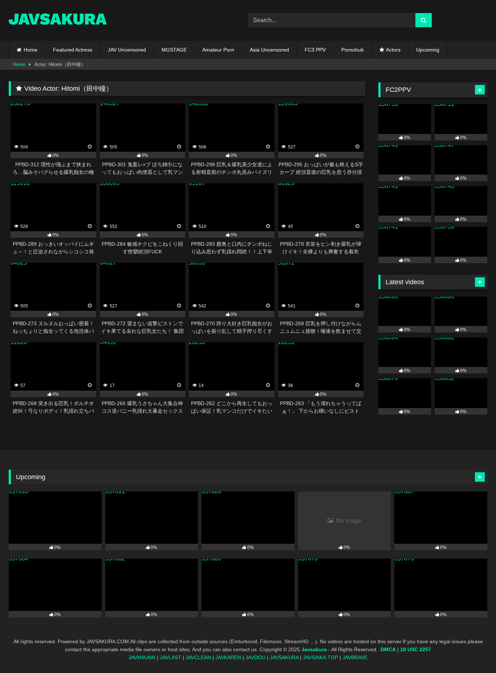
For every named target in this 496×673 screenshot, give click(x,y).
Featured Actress (72, 50)
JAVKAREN (228, 657)
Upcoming (427, 50)
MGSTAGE (174, 50)
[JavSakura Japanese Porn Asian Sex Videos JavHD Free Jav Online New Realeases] (58, 20)
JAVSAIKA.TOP (320, 657)
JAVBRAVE (354, 657)
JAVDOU (255, 657)
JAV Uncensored (127, 50)
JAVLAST (170, 657)
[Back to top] (473, 651)
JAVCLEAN (198, 657)
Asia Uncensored (269, 50)
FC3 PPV (315, 50)
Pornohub (352, 50)
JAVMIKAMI (142, 657)
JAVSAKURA (284, 657)
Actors (393, 50)
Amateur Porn (218, 50)
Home (30, 50)
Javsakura (314, 649)
